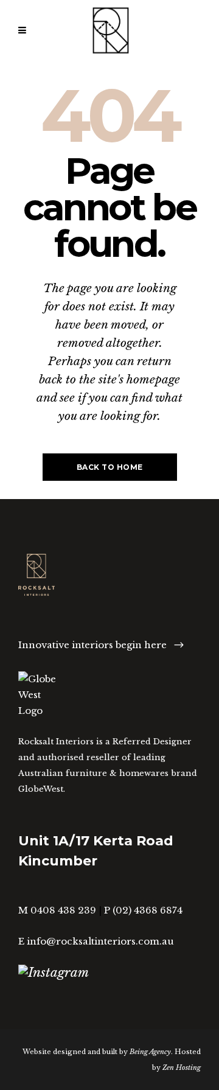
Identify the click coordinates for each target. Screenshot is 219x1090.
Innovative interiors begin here (92, 645)
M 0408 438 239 (57, 910)
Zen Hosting (181, 1067)
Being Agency (150, 1051)
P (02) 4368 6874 (143, 910)
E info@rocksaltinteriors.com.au (96, 941)
